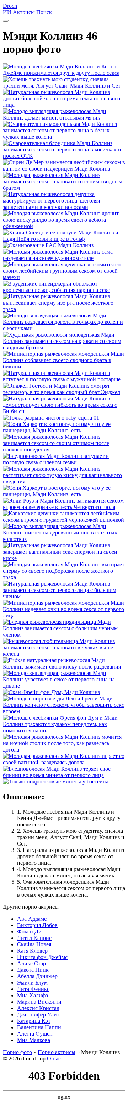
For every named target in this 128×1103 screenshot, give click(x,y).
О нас (54, 1058)
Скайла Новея (34, 944)
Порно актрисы (56, 1052)
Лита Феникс (33, 989)
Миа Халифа (32, 995)
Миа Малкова (33, 1040)
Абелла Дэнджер (37, 976)
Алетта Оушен (35, 1034)
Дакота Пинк (33, 970)
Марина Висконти (39, 1002)
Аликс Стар (31, 963)
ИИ (7, 12)
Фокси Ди (29, 932)
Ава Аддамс (32, 919)
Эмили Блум (32, 983)
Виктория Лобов (37, 925)
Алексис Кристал (38, 1008)
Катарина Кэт (33, 1021)
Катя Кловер (32, 951)
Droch (10, 6)
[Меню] (6, 21)
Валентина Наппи (39, 1027)
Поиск (44, 12)
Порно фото (17, 1052)
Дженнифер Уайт (38, 1014)
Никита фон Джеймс (42, 957)
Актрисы (24, 12)
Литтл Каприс (34, 938)
